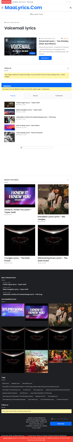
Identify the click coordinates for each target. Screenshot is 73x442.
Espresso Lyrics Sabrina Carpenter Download (58, 390)
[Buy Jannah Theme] (36, 14)
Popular (12, 96)
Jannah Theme (7, 438)
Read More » (45, 58)
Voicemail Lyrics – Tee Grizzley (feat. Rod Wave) (53, 42)
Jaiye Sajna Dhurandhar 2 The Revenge (41, 393)
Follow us (4, 405)
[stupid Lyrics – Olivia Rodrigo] (12, 310)
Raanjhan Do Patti (40, 396)
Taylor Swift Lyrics (33, 399)
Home (7, 22)
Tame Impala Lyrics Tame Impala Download (13, 399)
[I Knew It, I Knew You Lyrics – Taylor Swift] (19, 195)
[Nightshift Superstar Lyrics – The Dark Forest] (60, 338)
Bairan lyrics (5, 383)
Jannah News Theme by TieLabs (37, 435)
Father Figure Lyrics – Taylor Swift (28, 103)
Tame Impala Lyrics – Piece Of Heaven (29, 133)
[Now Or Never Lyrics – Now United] (9, 127)
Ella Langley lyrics (38, 390)
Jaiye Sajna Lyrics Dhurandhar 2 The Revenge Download (17, 396)
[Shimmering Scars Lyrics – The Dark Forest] (53, 240)
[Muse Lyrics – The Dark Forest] (12, 361)
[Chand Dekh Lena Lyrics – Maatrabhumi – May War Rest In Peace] (60, 356)
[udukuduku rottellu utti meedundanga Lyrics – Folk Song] (9, 119)
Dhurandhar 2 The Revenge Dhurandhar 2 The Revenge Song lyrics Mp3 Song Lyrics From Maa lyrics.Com (30, 386)
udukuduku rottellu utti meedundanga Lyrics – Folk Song (36, 117)
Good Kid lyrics (24, 393)
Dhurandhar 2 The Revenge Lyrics (11, 390)
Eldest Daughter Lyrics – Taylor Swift (29, 110)
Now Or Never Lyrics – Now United (27, 125)
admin (42, 38)
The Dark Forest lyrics (62, 399)
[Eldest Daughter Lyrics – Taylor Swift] (9, 112)
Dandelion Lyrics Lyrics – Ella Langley (23, 2)
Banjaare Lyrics (16, 383)
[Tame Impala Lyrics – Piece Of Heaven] (9, 137)
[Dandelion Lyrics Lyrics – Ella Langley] (53, 199)
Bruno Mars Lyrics (27, 383)
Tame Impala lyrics (53, 396)
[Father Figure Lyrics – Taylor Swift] (9, 105)
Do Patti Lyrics (27, 390)
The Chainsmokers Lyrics (47, 399)
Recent (35, 96)
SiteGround (63, 435)
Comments (59, 96)
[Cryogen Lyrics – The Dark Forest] (19, 240)
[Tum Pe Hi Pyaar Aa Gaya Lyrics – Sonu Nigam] (36, 361)
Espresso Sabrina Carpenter (9, 393)
